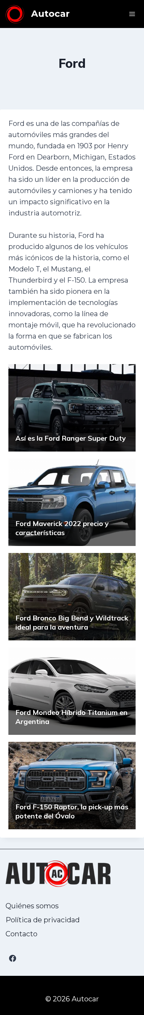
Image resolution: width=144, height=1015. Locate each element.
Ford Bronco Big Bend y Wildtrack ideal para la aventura (71, 622)
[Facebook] (13, 958)
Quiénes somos (32, 906)
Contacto (21, 934)
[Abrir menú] (131, 13)
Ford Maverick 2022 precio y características (62, 528)
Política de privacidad (43, 920)
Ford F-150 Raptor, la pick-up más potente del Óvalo (71, 811)
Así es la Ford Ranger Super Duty (70, 438)
